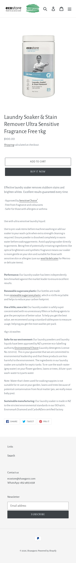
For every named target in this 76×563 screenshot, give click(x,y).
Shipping (9, 144)
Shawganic (32, 551)
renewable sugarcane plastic (25, 295)
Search (11, 455)
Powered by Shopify (47, 551)
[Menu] (69, 8)
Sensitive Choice (28, 200)
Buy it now (38, 171)
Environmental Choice (27, 348)
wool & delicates (49, 258)
